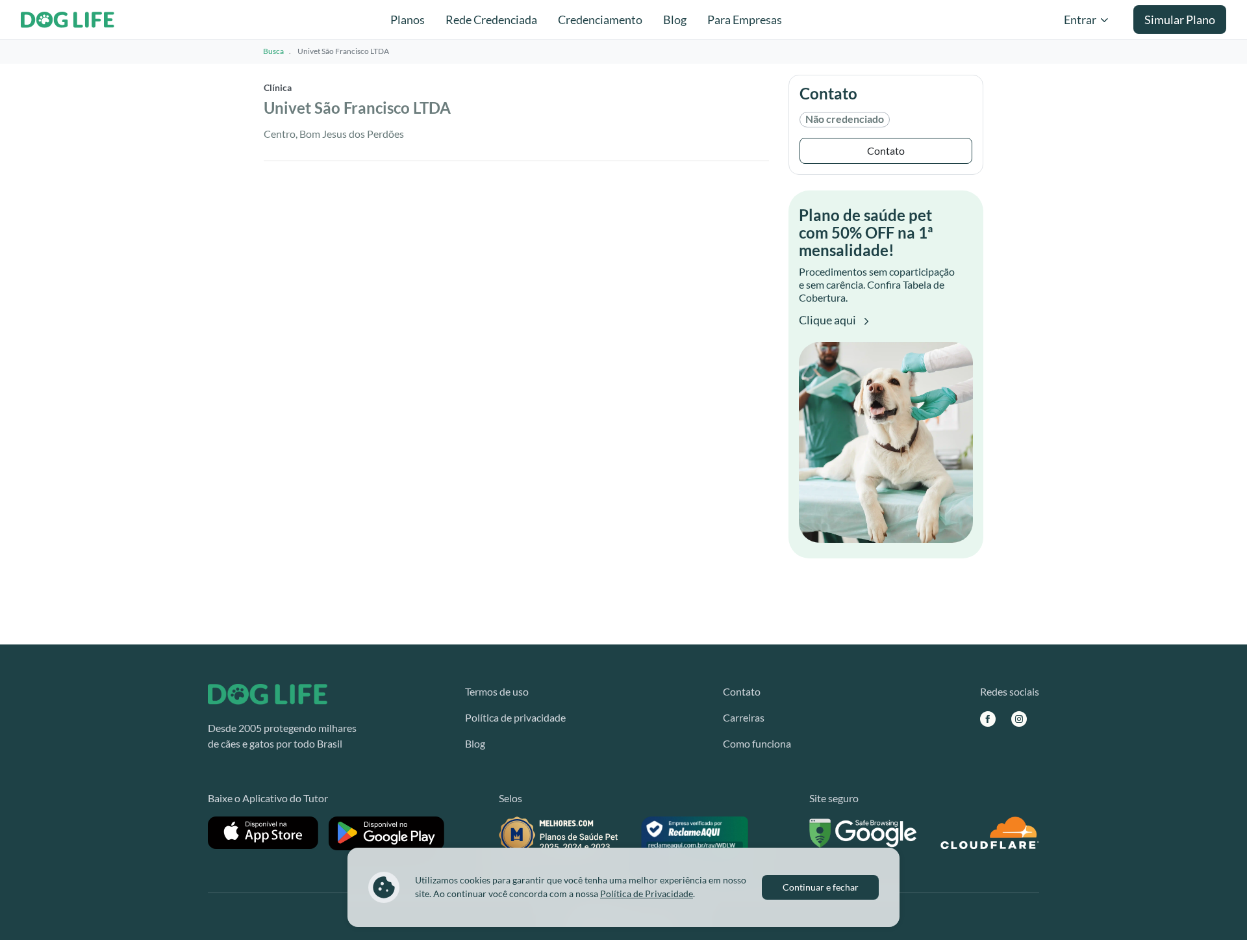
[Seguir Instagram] (1019, 718)
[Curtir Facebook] (988, 718)
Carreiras (743, 717)
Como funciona (757, 743)
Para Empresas (744, 19)
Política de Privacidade (646, 893)
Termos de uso (497, 691)
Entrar (1080, 19)
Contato (886, 150)
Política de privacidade (515, 717)
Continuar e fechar (821, 887)
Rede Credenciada (491, 19)
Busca (273, 51)
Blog (674, 19)
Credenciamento (600, 19)
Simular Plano (1179, 19)
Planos (407, 19)
